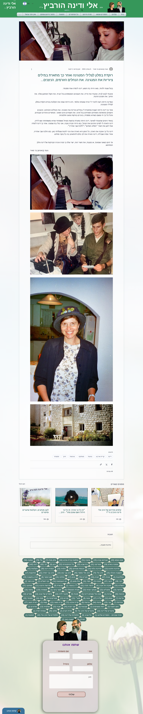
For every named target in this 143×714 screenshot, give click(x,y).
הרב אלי (97, 573)
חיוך (64, 456)
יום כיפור (29, 581)
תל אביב (86, 615)
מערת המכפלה (71, 590)
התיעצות (30, 573)
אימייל (66, 664)
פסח (38, 598)
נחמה (28, 590)
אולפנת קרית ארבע (68, 560)
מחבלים (104, 590)
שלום (52, 611)
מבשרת (58, 585)
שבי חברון (68, 606)
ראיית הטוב (30, 602)
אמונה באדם (110, 564)
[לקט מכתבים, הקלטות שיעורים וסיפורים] (35, 497)
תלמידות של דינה (69, 615)
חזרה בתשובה (30, 577)
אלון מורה (50, 560)
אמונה (27, 560)
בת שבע (82, 564)
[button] (87, 14)
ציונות (90, 456)
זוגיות (105, 577)
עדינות (119, 598)
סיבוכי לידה (61, 594)
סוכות (73, 594)
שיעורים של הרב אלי (83, 611)
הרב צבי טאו (63, 573)
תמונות (29, 615)
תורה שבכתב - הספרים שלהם (107, 615)
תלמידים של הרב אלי (47, 615)
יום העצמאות (59, 581)
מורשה (117, 590)
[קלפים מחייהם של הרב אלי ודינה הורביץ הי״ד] (108, 497)
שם (90, 651)
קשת (43, 602)
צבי (107, 602)
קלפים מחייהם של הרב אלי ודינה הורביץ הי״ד (109, 511)
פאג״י (75, 598)
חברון (94, 577)
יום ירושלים (42, 581)
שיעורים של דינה (105, 611)
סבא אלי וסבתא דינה (90, 594)
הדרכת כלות (93, 568)
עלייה (96, 598)
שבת (56, 606)
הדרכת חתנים (111, 568)
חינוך (107, 581)
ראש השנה (112, 606)
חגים (70, 577)
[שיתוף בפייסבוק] (112, 464)
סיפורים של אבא (43, 594)
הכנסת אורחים (75, 568)
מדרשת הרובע (42, 585)
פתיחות (117, 602)
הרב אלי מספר (81, 573)
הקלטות (32, 568)
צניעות (85, 602)
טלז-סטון (74, 581)
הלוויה (61, 568)
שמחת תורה (39, 611)
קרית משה (56, 602)
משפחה (41, 590)
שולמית (44, 606)
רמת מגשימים (96, 606)
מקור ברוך (55, 590)
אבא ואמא (116, 560)
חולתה (59, 577)
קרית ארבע (100, 456)
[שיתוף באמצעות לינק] (101, 464)
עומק (108, 598)
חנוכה (96, 581)
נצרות (107, 594)
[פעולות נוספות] (31, 69)
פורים (63, 598)
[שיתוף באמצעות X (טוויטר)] (106, 464)
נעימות (72, 456)
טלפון (89, 664)
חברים (82, 577)
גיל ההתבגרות (65, 564)
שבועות (82, 606)
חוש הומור (46, 577)
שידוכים (31, 606)
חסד (86, 581)
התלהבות (118, 577)
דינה (109, 456)
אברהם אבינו (100, 560)
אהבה (85, 560)
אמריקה (95, 564)
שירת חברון (65, 611)
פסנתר (56, 456)
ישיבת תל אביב (103, 585)
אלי (38, 560)
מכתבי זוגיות (89, 590)
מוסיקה (81, 456)
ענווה (86, 598)
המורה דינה (46, 568)
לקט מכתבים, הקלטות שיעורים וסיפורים (35, 511)
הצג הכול (22, 484)
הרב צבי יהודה (46, 573)
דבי (43, 564)
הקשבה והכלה (113, 573)
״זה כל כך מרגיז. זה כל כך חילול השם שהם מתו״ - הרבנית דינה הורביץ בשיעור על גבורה (71, 511)
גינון (52, 564)
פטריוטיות (51, 598)
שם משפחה (63, 651)
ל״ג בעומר (71, 585)
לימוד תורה (86, 585)
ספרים (26, 594)
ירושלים (118, 585)
